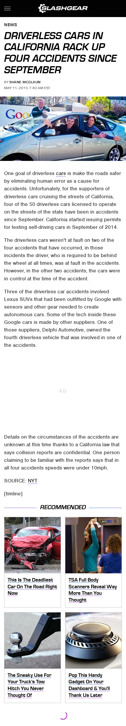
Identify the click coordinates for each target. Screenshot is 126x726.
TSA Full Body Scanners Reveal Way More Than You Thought (93, 590)
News (10, 25)
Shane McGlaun (25, 82)
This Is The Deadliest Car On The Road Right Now (32, 586)
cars (61, 173)
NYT (33, 480)
